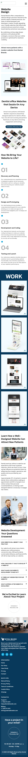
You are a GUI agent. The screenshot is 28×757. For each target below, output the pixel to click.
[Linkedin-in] (11, 654)
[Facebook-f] (2, 654)
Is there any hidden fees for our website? (12, 578)
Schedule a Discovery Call (14, 127)
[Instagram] (6, 654)
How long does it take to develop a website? (13, 564)
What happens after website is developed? (12, 585)
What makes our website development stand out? (10, 571)
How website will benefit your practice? (12, 543)
